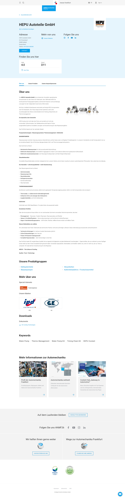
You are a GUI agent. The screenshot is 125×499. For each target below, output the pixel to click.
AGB (70, 488)
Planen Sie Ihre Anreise (84, 453)
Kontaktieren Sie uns (41, 453)
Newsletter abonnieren (78, 415)
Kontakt (24, 50)
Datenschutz (64, 488)
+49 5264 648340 (28, 46)
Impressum (56, 488)
